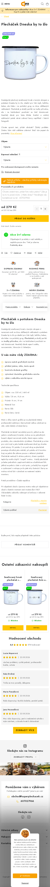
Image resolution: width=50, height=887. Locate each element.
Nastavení (25, 883)
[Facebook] (22, 817)
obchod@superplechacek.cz (27, 796)
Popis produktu (12, 307)
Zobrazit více (25, 730)
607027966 (27, 801)
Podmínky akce (16, 245)
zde (35, 867)
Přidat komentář (25, 544)
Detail (13, 627)
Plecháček (43, 510)
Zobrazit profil (23, 757)
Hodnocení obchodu (25, 638)
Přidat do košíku (25, 218)
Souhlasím (26, 876)
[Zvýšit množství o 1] (45, 209)
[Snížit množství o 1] (36, 209)
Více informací (16, 133)
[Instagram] (28, 817)
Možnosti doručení (12, 172)
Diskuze (27, 307)
